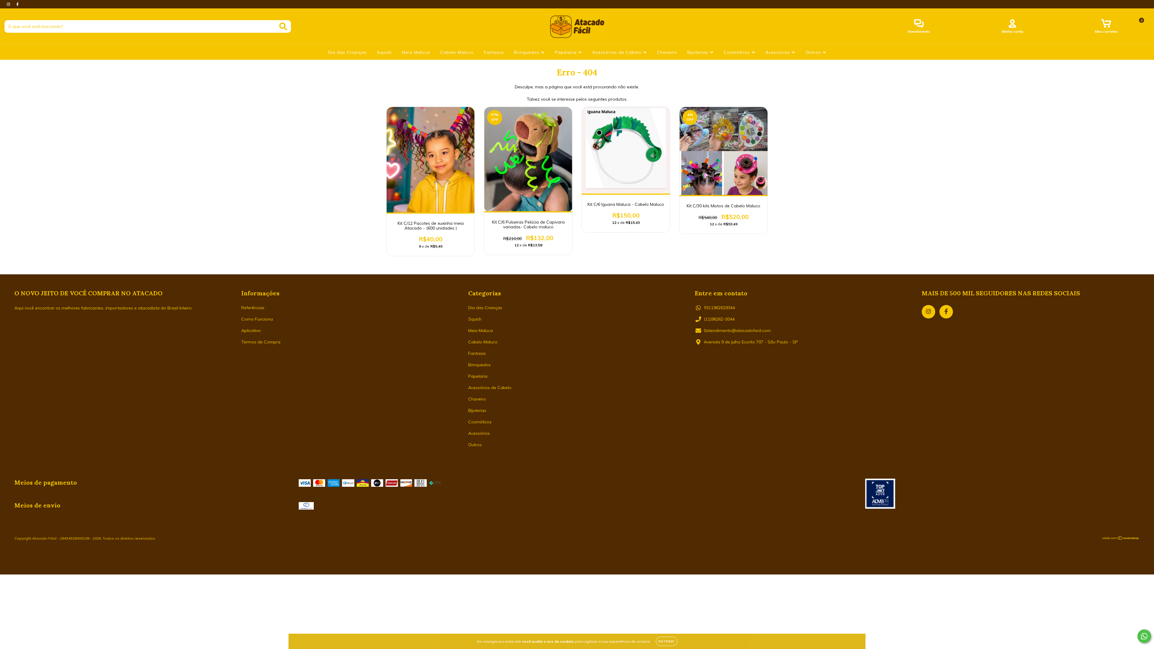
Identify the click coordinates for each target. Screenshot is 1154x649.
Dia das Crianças (347, 52)
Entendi (666, 641)
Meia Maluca (416, 52)
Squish (384, 52)
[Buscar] (283, 27)
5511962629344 (719, 307)
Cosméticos (738, 52)
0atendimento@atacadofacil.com (737, 330)
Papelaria (566, 52)
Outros (814, 52)
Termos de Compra (260, 342)
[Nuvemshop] (1121, 539)
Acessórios (778, 52)
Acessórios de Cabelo (617, 52)
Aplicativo (251, 330)
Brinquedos (527, 52)
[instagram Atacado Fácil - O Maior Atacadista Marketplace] (9, 4)
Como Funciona (257, 319)
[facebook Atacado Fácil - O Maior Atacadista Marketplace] (17, 4)
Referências (252, 307)
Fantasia (494, 52)
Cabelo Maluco (457, 52)
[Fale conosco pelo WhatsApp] (1144, 636)
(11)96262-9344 (719, 319)
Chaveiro (667, 52)
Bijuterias (698, 52)
